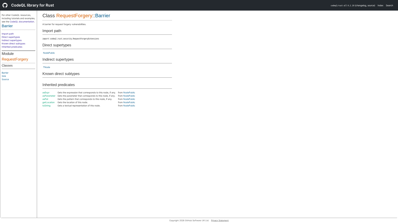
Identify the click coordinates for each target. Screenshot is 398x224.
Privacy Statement (220, 220)
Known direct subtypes (13, 43)
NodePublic (49, 52)
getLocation (48, 102)
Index (380, 5)
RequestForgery (15, 59)
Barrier (7, 26)
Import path (8, 33)
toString (46, 105)
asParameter (48, 95)
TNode (46, 67)
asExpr (45, 92)
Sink (4, 76)
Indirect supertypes (12, 40)
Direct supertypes (11, 37)
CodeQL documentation (22, 21)
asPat (45, 99)
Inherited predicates (12, 46)
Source (5, 79)
